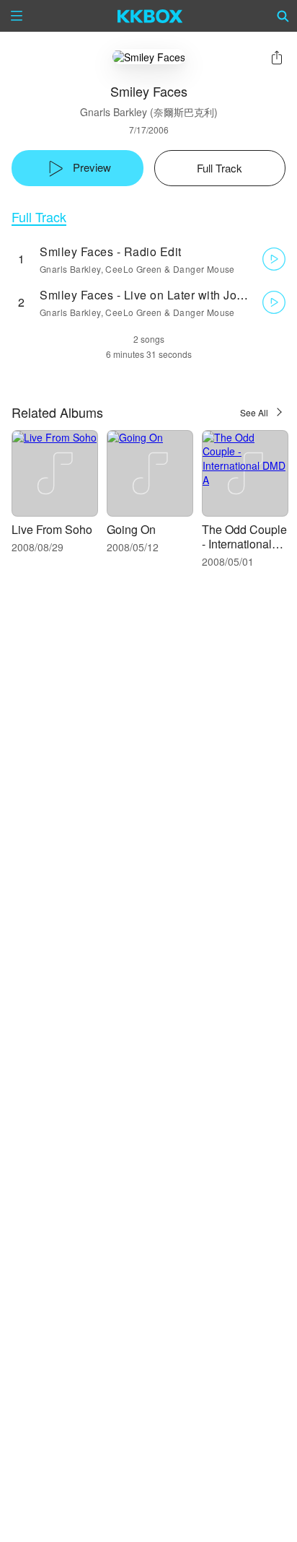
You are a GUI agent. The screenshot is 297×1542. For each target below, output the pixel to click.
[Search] (283, 16)
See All (254, 412)
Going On (131, 529)
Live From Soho (52, 529)
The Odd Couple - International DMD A (244, 543)
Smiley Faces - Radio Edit (111, 251)
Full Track (39, 217)
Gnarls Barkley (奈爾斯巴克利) (149, 112)
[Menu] (16, 16)
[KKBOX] (150, 16)
